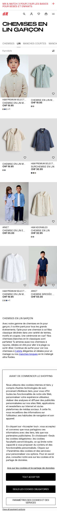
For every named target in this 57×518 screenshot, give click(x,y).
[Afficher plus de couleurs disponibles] (33, 106)
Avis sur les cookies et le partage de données (31, 468)
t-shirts (18, 351)
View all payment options (13, 509)
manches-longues (28, 354)
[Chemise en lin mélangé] (14, 76)
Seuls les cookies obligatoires (31, 489)
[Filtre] (53, 51)
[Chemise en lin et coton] (14, 203)
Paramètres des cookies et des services (31, 501)
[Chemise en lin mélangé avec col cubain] (14, 139)
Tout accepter (31, 477)
